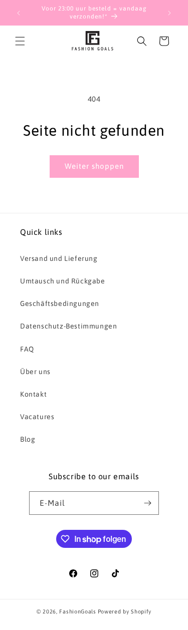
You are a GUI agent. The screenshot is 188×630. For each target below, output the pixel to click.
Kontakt (33, 394)
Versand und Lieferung (59, 258)
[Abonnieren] (147, 503)
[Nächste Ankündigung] (169, 13)
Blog (27, 439)
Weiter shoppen (94, 166)
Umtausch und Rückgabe (62, 281)
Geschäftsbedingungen (59, 303)
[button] (20, 41)
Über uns (35, 372)
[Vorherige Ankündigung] (19, 13)
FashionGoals (77, 611)
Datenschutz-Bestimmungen (68, 326)
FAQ (27, 349)
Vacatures (37, 417)
